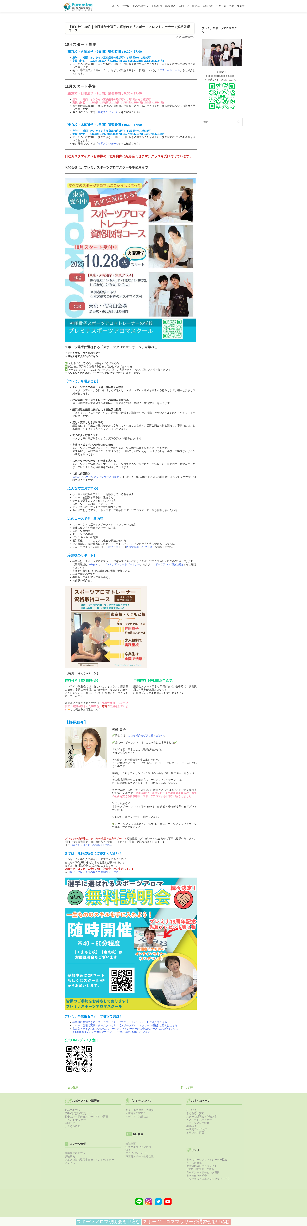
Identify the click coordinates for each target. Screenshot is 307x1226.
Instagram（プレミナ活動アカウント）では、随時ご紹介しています (111, 1031)
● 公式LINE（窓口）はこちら (222, 79)
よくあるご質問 (195, 1113)
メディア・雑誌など (137, 1116)
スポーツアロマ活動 (197, 1123)
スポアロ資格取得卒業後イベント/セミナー (89, 1159)
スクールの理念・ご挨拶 (140, 1110)
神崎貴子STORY (135, 1113)
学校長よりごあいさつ (138, 1146)
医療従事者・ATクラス (139, 547)
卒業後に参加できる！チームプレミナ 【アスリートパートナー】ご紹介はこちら (119, 1022)
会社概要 (131, 1143)
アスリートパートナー (199, 1119)
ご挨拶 (126, 6)
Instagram (93, 564)
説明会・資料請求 (202, 6)
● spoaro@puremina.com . (222, 75)
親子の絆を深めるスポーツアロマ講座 (86, 1116)
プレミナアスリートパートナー (122, 564)
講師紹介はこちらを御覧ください (91, 845)
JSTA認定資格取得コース (79, 1113)
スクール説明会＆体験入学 (201, 1116)
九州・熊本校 (237, 6)
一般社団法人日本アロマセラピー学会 (208, 1178)
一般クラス (112, 547)
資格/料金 (156, 6)
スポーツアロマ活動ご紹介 (168, 564)
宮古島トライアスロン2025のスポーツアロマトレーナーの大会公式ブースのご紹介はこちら (125, 1028)
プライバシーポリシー (138, 1153)
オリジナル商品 (195, 1132)
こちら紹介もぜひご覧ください (146, 735)
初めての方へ (140, 6)
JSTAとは (192, 1110)
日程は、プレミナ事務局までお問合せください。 (95, 872)
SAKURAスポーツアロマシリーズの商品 (95, 476)
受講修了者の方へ (75, 1153)
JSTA (115, 6)
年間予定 (184, 6)
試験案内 (70, 1156)
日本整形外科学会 (196, 1175)
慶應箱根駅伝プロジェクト (201, 1166)
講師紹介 (191, 1126)
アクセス (221, 6)
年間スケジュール (169, 70)
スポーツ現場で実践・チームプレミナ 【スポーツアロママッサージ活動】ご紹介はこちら (124, 1025)
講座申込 (170, 6)
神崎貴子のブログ (196, 1129)
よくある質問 (72, 1126)
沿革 (128, 1150)
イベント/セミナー (75, 1119)
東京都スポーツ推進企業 (140, 1156)
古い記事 (71, 1087)
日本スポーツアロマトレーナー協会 (206, 1159)
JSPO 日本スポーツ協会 (200, 1169)
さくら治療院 (194, 1162)
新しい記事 (189, 1087)
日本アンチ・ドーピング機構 (203, 1172)
